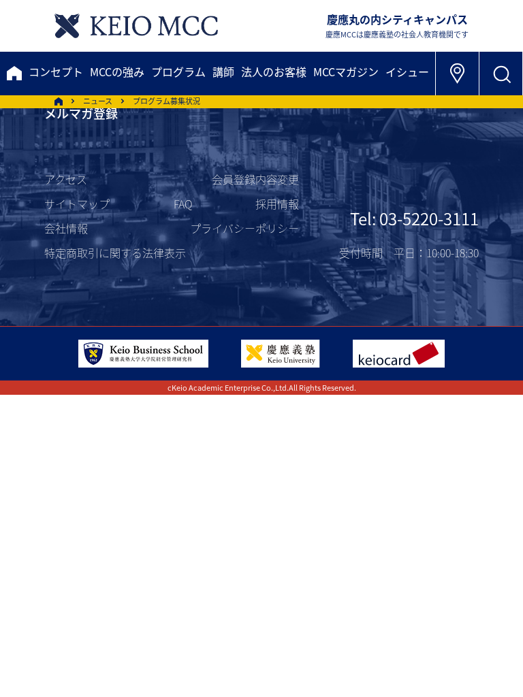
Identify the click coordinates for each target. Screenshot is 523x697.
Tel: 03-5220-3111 (414, 218)
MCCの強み (117, 71)
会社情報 (66, 228)
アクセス (65, 179)
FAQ (183, 203)
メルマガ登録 (81, 113)
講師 (223, 71)
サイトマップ (77, 203)
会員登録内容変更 (255, 179)
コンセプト (56, 71)
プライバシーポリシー (244, 228)
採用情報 (277, 203)
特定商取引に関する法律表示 (115, 252)
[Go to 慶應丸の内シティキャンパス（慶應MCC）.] (58, 101)
